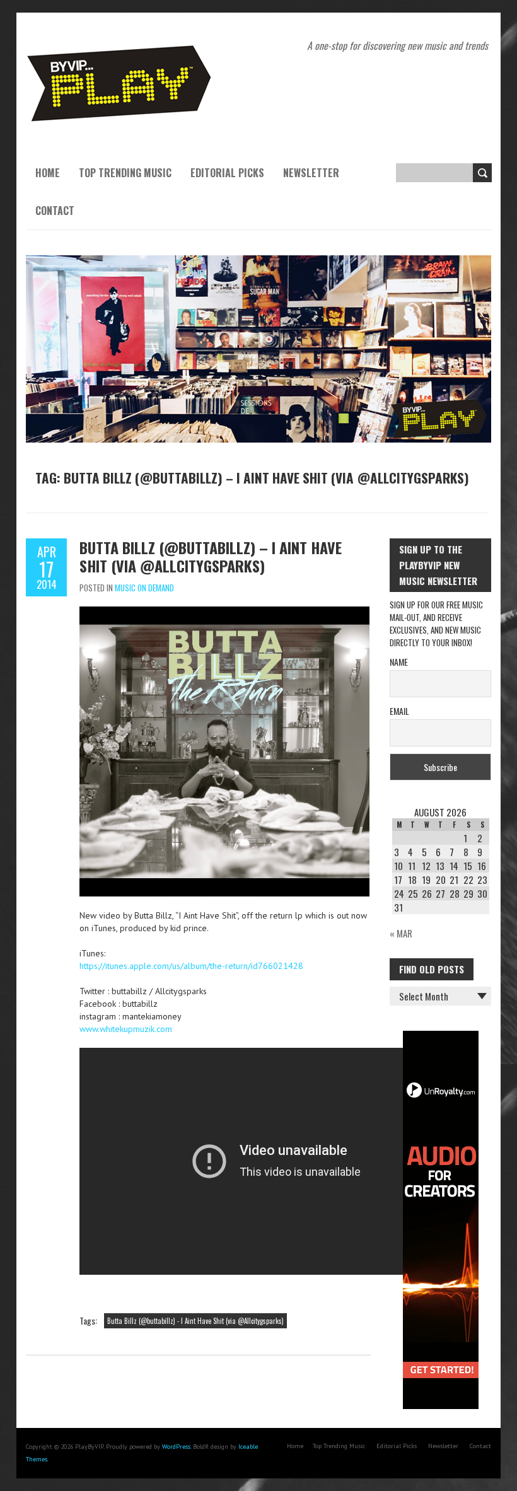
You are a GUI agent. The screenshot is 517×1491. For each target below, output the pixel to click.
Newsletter (311, 172)
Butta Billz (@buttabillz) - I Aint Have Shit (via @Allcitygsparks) (195, 1321)
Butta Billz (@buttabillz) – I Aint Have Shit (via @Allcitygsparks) (210, 556)
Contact (54, 210)
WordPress (176, 1446)
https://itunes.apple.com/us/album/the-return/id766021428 (191, 966)
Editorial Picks (227, 172)
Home (47, 172)
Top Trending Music (125, 172)
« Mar (401, 933)
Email (399, 710)
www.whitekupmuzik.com (125, 1029)
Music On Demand (144, 587)
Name (399, 661)
